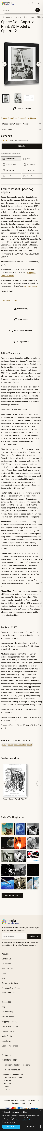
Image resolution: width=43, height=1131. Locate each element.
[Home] (9, 3)
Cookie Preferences (10, 1046)
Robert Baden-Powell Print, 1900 (16, 799)
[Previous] (4, 64)
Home (4, 745)
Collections (29, 17)
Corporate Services (10, 983)
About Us (5, 954)
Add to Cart (22, 146)
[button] (21, 1122)
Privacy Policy (7, 1012)
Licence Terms (8, 1031)
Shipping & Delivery (9, 1021)
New (3, 978)
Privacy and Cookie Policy (24, 1120)
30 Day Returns (30, 286)
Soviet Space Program (9, 300)
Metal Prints (7, 1036)
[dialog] (21, 1120)
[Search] (37, 10)
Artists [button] (18, 17)
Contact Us (6, 959)
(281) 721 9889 (10, 1060)
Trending (5, 973)
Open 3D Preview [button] (24, 108)
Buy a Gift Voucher (9, 993)
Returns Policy (8, 1017)
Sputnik (29, 745)
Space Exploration (20, 745)
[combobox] (18, 10)
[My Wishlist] (27, 3)
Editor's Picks (7, 968)
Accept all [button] (11, 1127)
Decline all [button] (31, 1127)
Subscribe (34, 936)
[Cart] (33, 3)
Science (10, 745)
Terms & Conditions (10, 1026)
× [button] (40, 1111)
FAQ (3, 1007)
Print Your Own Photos (11, 988)
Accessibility (7, 1002)
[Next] (38, 64)
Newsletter (6, 1041)
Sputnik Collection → (12, 895)
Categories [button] (7, 17)
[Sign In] (38, 3)
